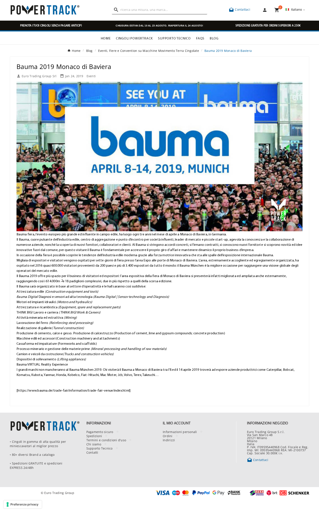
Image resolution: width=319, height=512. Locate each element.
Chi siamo (93, 444)
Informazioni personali (180, 431)
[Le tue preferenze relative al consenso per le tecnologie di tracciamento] (22, 504)
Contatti (92, 452)
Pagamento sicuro (99, 431)
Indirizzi (169, 439)
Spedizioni (94, 435)
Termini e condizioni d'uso (106, 439)
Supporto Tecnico (99, 448)
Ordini (168, 435)
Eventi (91, 75)
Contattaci (239, 9)
